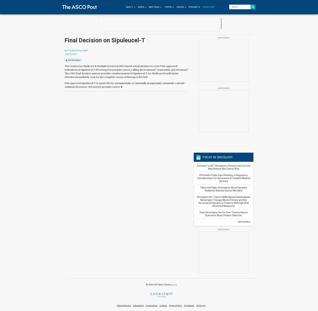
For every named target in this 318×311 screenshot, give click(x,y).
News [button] (141, 7)
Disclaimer (189, 305)
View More (243, 222)
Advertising (138, 305)
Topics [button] (168, 7)
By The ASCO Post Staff (76, 50)
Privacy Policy (175, 305)
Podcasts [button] (194, 7)
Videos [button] (181, 7)
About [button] (130, 7)
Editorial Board (124, 305)
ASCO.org (201, 305)
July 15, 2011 (71, 54)
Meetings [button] (154, 7)
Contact (163, 305)
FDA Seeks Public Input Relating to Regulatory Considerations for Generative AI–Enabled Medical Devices (223, 178)
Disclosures (151, 305)
